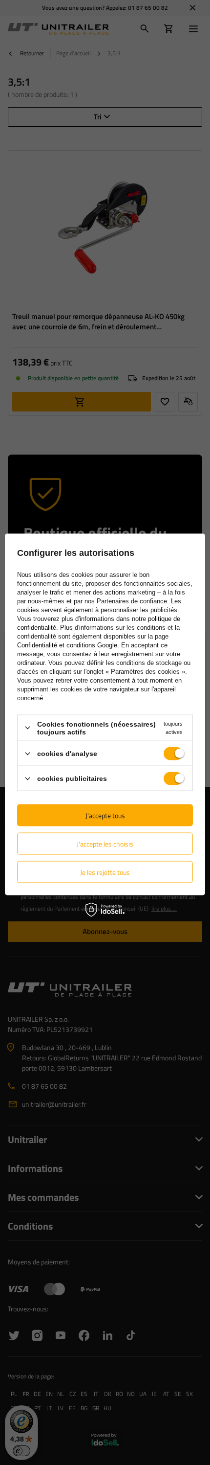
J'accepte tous (105, 815)
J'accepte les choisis (105, 843)
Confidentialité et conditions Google (67, 644)
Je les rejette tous (105, 872)
